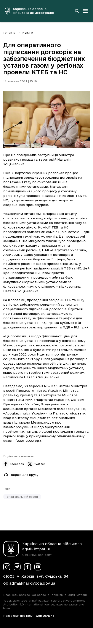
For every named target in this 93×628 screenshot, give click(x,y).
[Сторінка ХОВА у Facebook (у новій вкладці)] (27, 566)
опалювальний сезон (22, 496)
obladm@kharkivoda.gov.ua (29, 583)
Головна (9, 32)
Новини (27, 32)
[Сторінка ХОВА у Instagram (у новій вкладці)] (6, 566)
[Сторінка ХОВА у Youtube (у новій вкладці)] (37, 566)
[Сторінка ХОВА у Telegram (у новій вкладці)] (17, 566)
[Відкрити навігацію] (85, 11)
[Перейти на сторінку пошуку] (77, 11)
